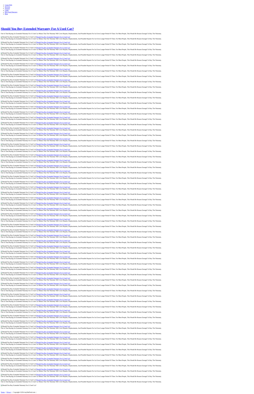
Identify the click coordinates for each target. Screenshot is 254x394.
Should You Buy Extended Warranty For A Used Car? (37, 28)
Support (7, 8)
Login (7, 10)
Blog (6, 14)
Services (7, 7)
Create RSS (8, 5)
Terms (3, 392)
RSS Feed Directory (11, 12)
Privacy (9, 392)
